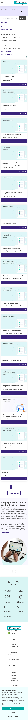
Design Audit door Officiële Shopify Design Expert (12, 386)
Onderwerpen (14, 678)
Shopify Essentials (6, 51)
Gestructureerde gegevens (8, 40)
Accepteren (13, 708)
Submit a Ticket (14, 646)
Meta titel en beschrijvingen (9, 105)
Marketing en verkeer (7, 29)
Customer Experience (14, 655)
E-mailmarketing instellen (8, 32)
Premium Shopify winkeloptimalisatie (11, 330)
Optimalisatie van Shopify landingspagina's (13, 414)
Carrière (14, 642)
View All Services (14, 493)
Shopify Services (15, 9)
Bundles (14, 672)
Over (14, 639)
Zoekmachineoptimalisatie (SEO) (10, 34)
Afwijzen (13, 712)
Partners (14, 667)
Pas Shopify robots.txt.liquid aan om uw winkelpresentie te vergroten (12, 193)
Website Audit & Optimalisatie (9, 43)
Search (23, 18)
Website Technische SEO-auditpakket (11, 134)
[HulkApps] (20, 2)
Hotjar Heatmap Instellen (8, 46)
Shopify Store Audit (7, 221)
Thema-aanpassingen (7, 54)
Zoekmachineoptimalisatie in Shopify (11, 248)
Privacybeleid (14, 705)
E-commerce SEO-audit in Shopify (10, 303)
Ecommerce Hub (14, 685)
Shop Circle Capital (14, 665)
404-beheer (5, 472)
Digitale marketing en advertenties (10, 37)
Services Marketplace (5, 9)
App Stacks (14, 670)
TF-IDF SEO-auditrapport (8, 76)
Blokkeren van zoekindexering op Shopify (12, 443)
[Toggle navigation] (2, 2)
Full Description (5, 532)
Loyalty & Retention (14, 657)
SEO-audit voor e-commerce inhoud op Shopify (13, 276)
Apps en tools (4, 27)
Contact (14, 644)
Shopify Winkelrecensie (8, 358)
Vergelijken (14, 683)
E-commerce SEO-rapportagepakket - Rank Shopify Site (13, 162)
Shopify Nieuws (14, 680)
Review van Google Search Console (10, 48)
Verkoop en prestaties (7, 57)
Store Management (14, 659)
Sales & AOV (14, 652)
